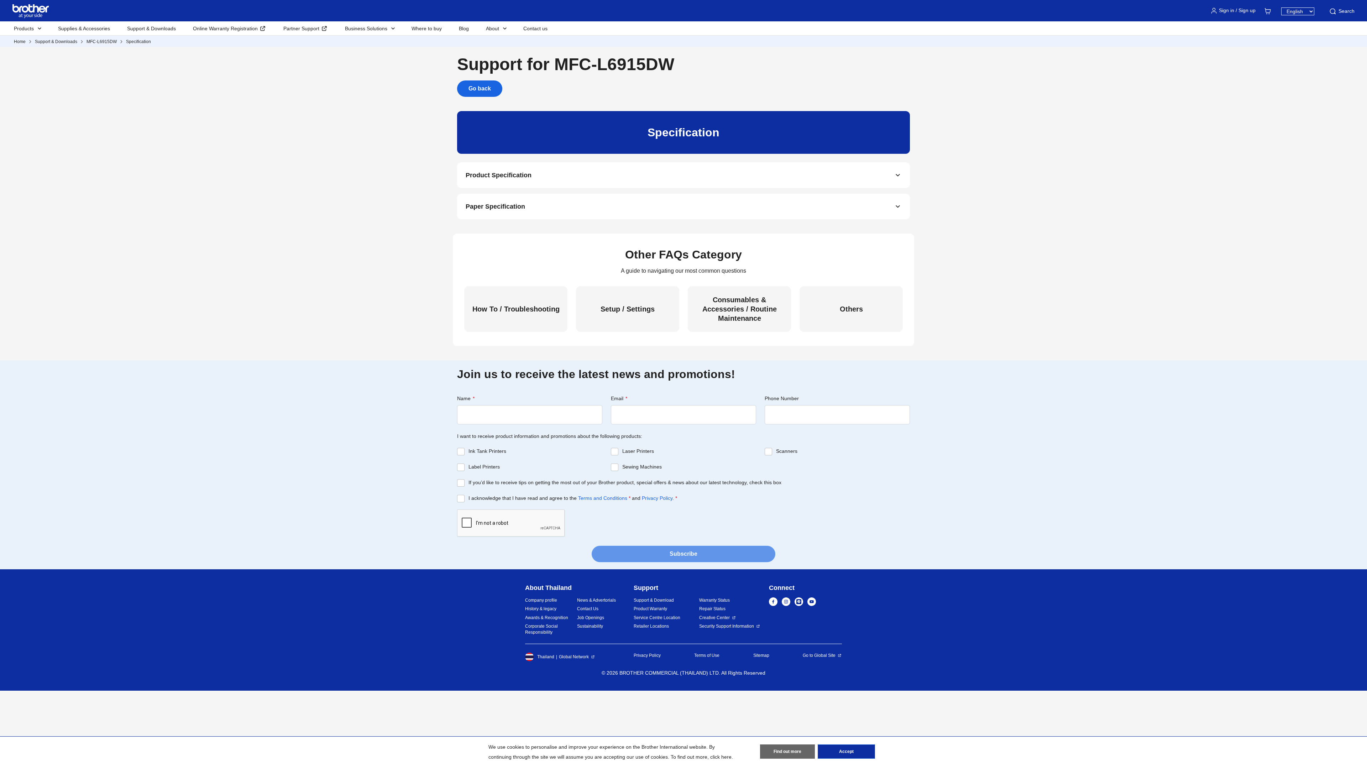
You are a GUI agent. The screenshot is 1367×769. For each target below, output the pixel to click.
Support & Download (654, 600)
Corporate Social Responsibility (541, 629)
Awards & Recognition (546, 617)
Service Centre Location (657, 617)
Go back (479, 88)
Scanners (786, 451)
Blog (464, 28)
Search (1347, 11)
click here (721, 757)
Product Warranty (650, 608)
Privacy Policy (657, 498)
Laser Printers (638, 451)
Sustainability (590, 626)
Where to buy (427, 28)
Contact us (535, 28)
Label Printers (484, 467)
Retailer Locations (651, 626)
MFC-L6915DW (102, 41)
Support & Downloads (151, 28)
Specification (138, 41)
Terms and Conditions (602, 498)
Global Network (574, 656)
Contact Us (587, 608)
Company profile (541, 600)
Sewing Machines (642, 467)
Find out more (787, 751)
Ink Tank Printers (487, 451)
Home (20, 41)
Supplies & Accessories (84, 28)
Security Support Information (726, 626)
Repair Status (712, 608)
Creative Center (714, 617)
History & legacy (540, 608)
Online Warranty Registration (225, 28)
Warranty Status (714, 600)
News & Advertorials (596, 600)
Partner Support (301, 28)
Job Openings (590, 617)
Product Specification (498, 175)
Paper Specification (495, 206)
